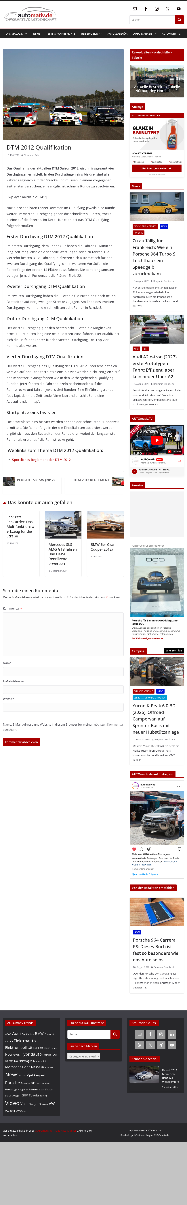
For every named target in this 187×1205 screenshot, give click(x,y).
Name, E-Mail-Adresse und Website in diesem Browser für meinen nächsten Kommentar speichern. (63, 727)
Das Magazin (14, 33)
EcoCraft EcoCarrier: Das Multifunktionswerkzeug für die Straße (21, 527)
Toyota (34, 1095)
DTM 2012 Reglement (92, 480)
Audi (136, 349)
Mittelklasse (47, 1067)
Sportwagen (13, 1095)
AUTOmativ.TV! (171, 33)
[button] (25, 33)
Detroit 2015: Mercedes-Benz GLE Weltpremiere (170, 1075)
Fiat (35, 1048)
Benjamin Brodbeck (163, 281)
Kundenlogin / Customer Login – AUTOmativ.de (145, 1135)
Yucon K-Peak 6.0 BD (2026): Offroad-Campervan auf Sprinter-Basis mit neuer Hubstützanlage (156, 719)
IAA (54, 1054)
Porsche (138, 233)
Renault (33, 1089)
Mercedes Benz (17, 1066)
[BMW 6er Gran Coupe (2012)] (105, 514)
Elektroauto (25, 1040)
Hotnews (12, 1054)
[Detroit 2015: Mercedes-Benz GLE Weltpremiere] (144, 1078)
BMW (39, 1033)
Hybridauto (31, 1054)
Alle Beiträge (174, 650)
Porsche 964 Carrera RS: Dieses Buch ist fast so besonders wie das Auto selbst (155, 950)
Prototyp (11, 1089)
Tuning (43, 1095)
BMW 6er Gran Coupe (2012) (103, 547)
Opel (30, 1075)
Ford (40, 1048)
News (36, 33)
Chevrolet (49, 1034)
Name (7, 663)
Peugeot (39, 1075)
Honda (54, 1048)
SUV (25, 1095)
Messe (35, 1067)
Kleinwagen (25, 1061)
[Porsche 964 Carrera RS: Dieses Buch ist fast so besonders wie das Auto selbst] (157, 912)
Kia (16, 1061)
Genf (47, 1048)
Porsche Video (43, 1083)
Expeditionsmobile (143, 691)
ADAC (8, 1034)
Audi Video (28, 1034)
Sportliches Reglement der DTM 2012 (41, 459)
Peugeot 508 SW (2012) (36, 480)
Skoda (49, 1089)
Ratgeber (23, 1089)
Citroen (9, 1041)
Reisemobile (89, 33)
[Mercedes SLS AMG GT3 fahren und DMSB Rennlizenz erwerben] (63, 514)
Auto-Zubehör (117, 33)
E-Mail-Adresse (13, 681)
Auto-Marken (142, 33)
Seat (41, 1089)
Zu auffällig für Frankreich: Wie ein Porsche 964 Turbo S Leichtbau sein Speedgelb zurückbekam (154, 257)
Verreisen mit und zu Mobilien (149, 697)
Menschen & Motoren (145, 226)
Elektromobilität (19, 1047)
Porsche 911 (28, 1083)
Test (145, 349)
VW (52, 1103)
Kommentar (12, 608)
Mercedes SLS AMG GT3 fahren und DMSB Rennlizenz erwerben (63, 554)
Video (12, 1103)
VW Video (21, 1111)
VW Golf (10, 1111)
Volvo (45, 1104)
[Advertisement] (156, 514)
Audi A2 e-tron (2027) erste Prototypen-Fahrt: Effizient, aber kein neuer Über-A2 (155, 366)
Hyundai (47, 1054)
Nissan (22, 1075)
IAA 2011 (9, 1061)
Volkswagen (30, 1103)
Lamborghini (39, 1061)
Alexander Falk (31, 155)
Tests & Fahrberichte (60, 33)
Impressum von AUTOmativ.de (145, 1130)
